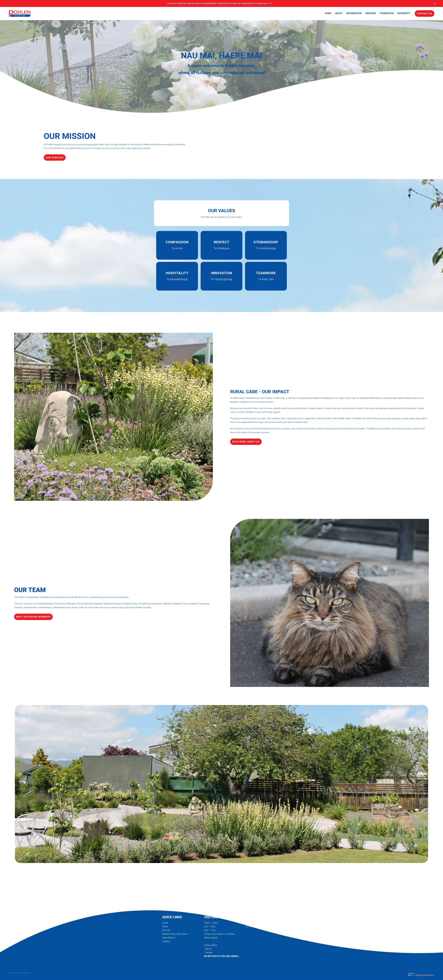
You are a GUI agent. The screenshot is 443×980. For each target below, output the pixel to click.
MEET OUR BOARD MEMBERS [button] (33, 616)
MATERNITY (403, 13)
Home (165, 922)
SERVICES (370, 13)
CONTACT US (424, 13)
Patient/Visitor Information (175, 933)
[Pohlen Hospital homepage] (51, 13)
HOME (328, 13)
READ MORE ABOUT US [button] (246, 441)
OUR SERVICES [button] (55, 157)
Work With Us (168, 937)
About (165, 926)
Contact (166, 941)
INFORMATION (354, 13)
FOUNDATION (387, 13)
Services (166, 930)
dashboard (26, 973)
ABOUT (339, 13)
